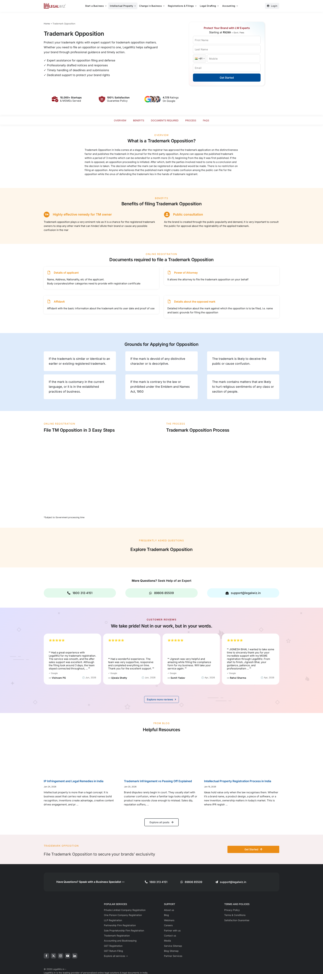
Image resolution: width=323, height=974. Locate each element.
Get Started (227, 77)
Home (47, 23)
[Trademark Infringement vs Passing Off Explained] (161, 756)
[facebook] (46, 956)
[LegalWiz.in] (55, 4)
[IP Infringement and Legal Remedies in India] (81, 756)
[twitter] (53, 956)
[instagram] (60, 956)
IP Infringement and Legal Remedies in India (73, 781)
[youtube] (67, 956)
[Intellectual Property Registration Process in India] (241, 756)
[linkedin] (74, 956)
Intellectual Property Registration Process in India (237, 781)
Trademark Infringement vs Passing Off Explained (158, 781)
